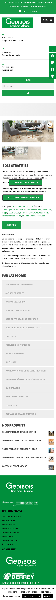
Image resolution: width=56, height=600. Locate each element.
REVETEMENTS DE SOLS (22, 207)
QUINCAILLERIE (13, 388)
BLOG (28, 80)
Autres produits (14, 293)
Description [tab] (11, 225)
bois (39, 210)
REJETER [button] (47, 596)
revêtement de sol (10, 216)
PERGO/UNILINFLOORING (38, 213)
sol (20, 216)
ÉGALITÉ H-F (7, 544)
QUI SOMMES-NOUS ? (11, 517)
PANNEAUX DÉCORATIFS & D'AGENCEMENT (26, 379)
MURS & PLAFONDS (14, 353)
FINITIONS (10, 336)
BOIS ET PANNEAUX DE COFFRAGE (21, 319)
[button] (49, 124)
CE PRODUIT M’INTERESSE (25, 182)
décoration (46, 210)
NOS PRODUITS (8, 521)
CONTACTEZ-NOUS (10, 541)
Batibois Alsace (30, 210)
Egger (4, 213)
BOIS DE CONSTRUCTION (17, 310)
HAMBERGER (13, 213)
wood (43, 216)
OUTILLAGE (11, 362)
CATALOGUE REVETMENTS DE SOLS (23, 198)
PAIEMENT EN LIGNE (10, 533)
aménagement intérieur (12, 210)
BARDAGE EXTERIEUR (15, 301)
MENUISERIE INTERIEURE (17, 344)
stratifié (25, 216)
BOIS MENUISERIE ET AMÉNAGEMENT (23, 327)
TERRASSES (11, 405)
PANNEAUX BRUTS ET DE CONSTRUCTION (25, 370)
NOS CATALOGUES (10, 528)
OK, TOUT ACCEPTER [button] (32, 596)
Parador (23, 213)
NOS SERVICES (8, 525)
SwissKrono (35, 216)
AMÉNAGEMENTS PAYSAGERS (19, 284)
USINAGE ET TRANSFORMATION (20, 413)
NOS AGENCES (8, 536)
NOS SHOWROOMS (38, 7)
